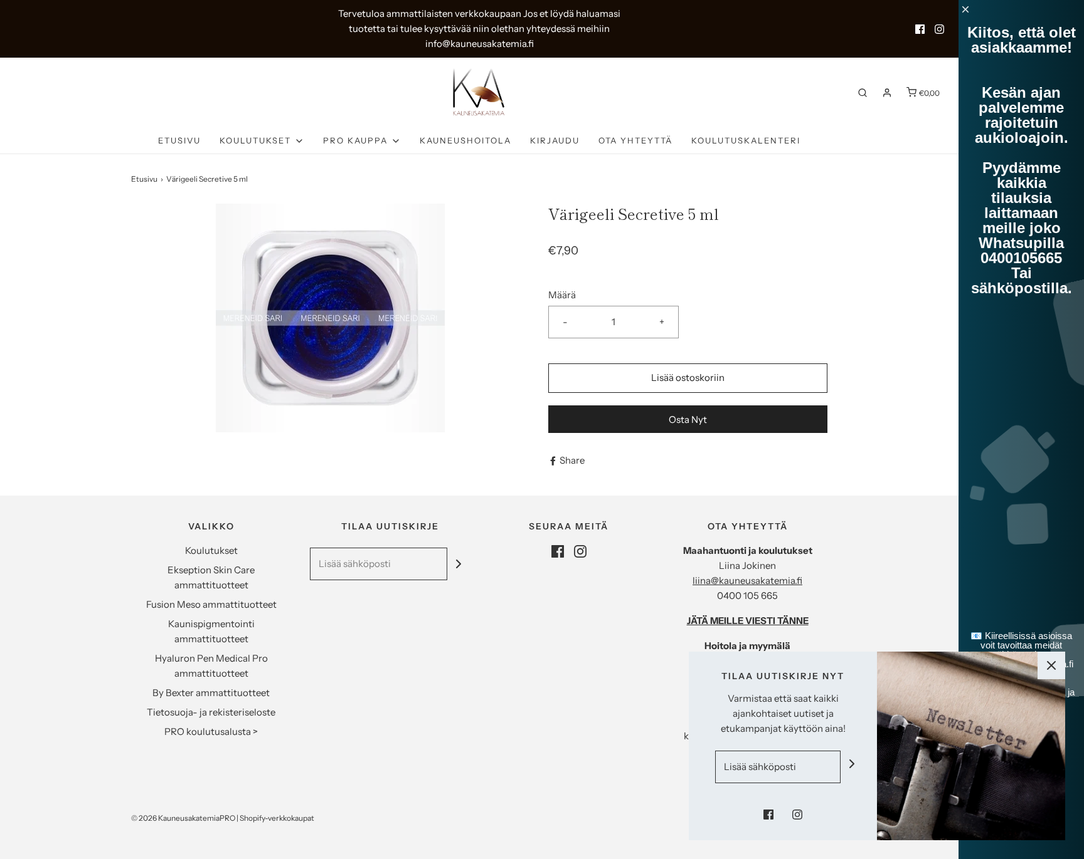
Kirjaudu (555, 140)
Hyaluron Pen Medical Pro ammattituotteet (211, 665)
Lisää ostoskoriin (688, 377)
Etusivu (179, 140)
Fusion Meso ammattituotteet (211, 604)
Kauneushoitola (465, 140)
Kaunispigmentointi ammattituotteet (211, 631)
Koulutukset (211, 550)
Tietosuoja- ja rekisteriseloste (211, 712)
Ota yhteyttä (635, 140)
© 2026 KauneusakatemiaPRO (183, 818)
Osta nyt (688, 419)
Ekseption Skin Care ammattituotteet (211, 577)
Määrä (562, 295)
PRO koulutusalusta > (211, 731)
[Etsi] (862, 93)
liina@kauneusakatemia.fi (747, 580)
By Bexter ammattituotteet (211, 693)
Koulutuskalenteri (745, 140)
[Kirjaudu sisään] (887, 93)
